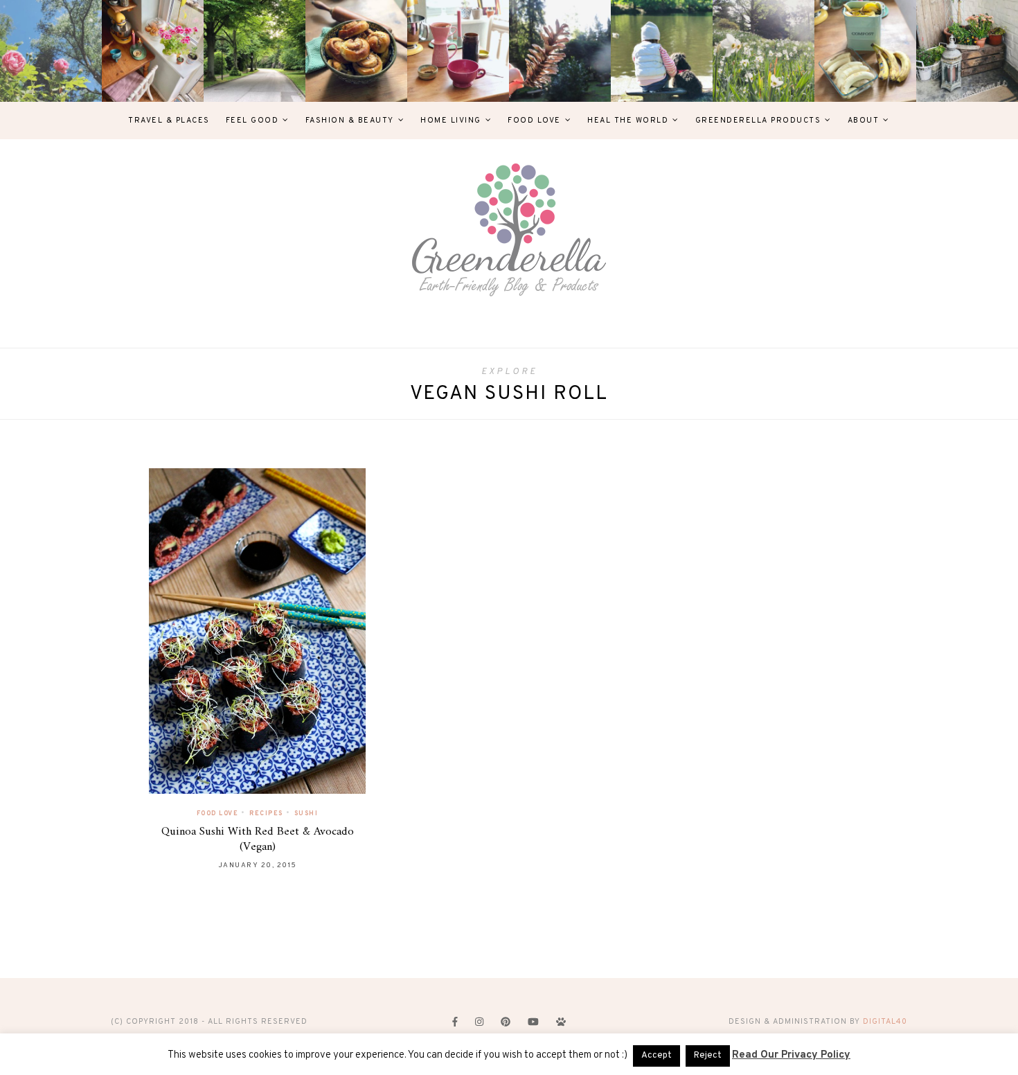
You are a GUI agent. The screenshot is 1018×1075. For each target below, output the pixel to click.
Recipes (266, 813)
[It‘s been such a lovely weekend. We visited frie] (356, 51)
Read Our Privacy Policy (791, 1055)
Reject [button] (708, 1055)
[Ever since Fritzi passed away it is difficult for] (763, 51)
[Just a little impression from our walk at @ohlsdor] (51, 51)
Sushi (306, 813)
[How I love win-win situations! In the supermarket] (865, 51)
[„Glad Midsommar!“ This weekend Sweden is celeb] (153, 51)
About (863, 120)
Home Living (450, 120)
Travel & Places (169, 120)
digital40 (885, 1022)
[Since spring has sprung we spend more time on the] (967, 51)
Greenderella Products (758, 120)
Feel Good (252, 120)
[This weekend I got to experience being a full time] (662, 51)
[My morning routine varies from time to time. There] (458, 51)
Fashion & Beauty (349, 120)
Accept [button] (656, 1055)
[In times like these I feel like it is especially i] (560, 51)
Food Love (534, 120)
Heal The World (627, 120)
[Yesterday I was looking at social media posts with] (254, 51)
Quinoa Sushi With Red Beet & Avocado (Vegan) (257, 839)
